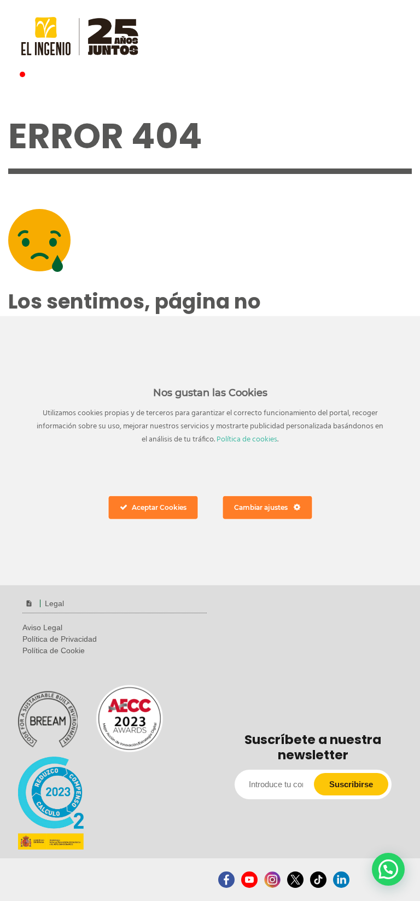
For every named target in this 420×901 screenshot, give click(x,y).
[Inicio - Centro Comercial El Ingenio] (80, 35)
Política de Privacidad (59, 639)
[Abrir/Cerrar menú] (377, 32)
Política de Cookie (53, 650)
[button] (388, 869)
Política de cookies (247, 439)
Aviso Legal (42, 627)
